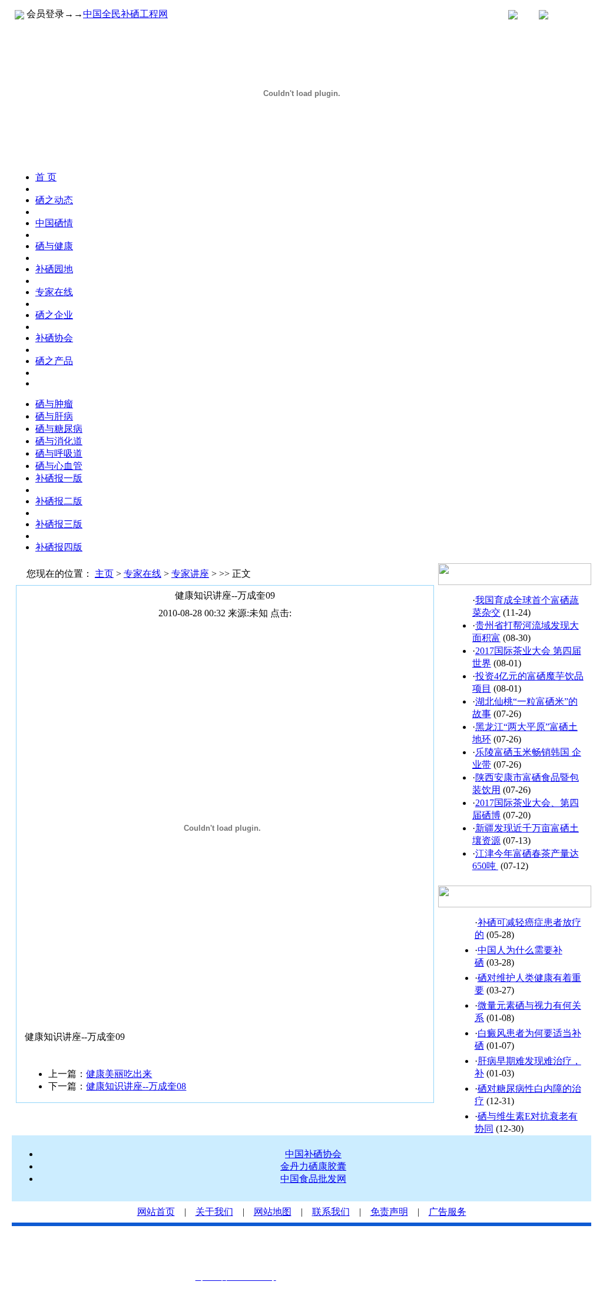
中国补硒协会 (313, 1154)
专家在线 (142, 574)
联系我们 (331, 1212)
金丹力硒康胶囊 (313, 1166)
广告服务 (447, 1212)
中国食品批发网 (313, 1179)
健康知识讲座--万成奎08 (136, 1086)
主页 (104, 574)
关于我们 (214, 1212)
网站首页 (156, 1212)
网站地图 (272, 1212)
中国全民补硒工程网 (125, 14)
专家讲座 (190, 574)
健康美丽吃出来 (119, 1074)
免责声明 (389, 1212)
